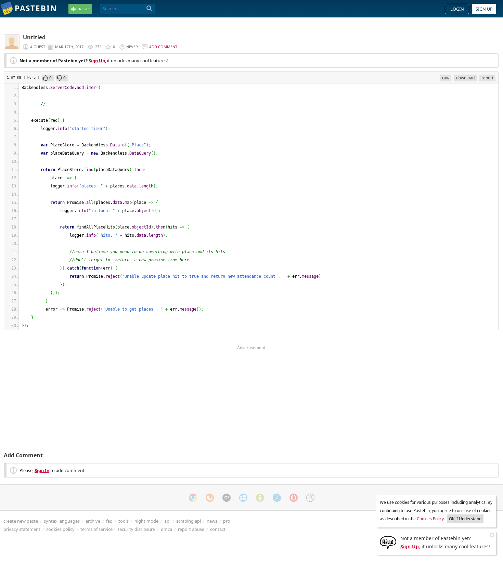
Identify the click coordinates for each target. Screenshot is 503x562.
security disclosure (136, 529)
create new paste (20, 521)
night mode (146, 521)
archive (93, 521)
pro (226, 521)
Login (457, 9)
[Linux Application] (310, 498)
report (487, 78)
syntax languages (62, 521)
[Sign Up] (388, 542)
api (167, 521)
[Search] (149, 8)
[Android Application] (260, 498)
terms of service (96, 529)
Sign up (484, 9)
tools (123, 521)
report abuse (191, 529)
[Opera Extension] (293, 498)
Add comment (163, 46)
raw (445, 78)
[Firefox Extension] (210, 498)
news (212, 521)
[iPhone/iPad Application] (226, 498)
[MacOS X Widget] (277, 498)
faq (109, 521)
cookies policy (60, 529)
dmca (166, 529)
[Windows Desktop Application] (243, 498)
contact (217, 529)
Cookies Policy (430, 519)
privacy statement (21, 529)
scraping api (188, 521)
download (465, 78)
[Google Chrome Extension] (193, 498)
